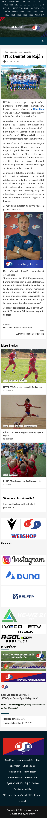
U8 (25, 5)
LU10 (31, 15)
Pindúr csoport (38, 5)
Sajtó (27, 783)
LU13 (19, 15)
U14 (38, 1)
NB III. (4, 1)
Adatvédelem (14, 771)
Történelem (31, 777)
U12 (6, 5)
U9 (21, 5)
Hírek (6, 52)
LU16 (41, 11)
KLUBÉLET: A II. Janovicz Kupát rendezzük (22, 481)
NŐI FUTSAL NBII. (37, 8)
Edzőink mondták (22, 789)
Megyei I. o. (13, 381)
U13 (43, 1)
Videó (36, 783)
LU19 (29, 11)
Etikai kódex (29, 765)
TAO (38, 759)
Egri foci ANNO (14, 783)
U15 (33, 1)
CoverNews (16, 813)
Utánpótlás (27, 52)
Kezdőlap (9, 759)
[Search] (42, 41)
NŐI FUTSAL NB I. (20, 8)
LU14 (13, 15)
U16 (28, 1)
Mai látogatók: (11, 718)
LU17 (35, 11)
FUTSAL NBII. (14, 1)
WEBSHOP (39, 15)
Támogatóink (30, 771)
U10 (16, 5)
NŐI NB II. (7, 8)
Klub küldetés (15, 777)
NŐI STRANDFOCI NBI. (15, 11)
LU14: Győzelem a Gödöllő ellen (30, 332)
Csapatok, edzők (24, 759)
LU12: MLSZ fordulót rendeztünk (17, 326)
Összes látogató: (12, 723)
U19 (23, 1)
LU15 (7, 15)
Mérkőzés (13, 52)
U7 (29, 5)
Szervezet (15, 765)
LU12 (25, 15)
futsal (5, 426)
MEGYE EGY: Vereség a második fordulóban (22, 387)
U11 (11, 5)
